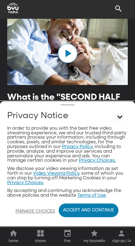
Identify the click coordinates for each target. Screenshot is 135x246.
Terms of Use (91, 195)
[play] (67, 53)
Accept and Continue (88, 210)
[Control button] (120, 117)
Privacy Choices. (97, 160)
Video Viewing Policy (56, 173)
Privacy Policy (77, 146)
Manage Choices (35, 211)
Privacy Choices (25, 182)
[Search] (118, 8)
